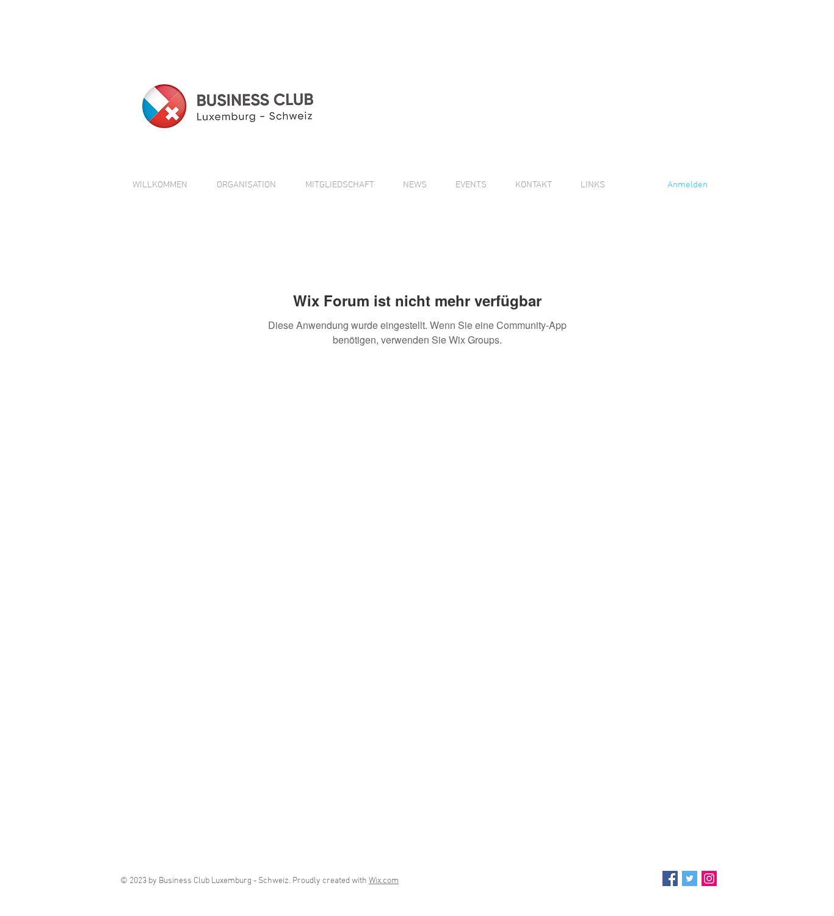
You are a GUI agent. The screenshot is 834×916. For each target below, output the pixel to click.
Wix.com (384, 881)
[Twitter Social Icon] (689, 878)
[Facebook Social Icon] (670, 878)
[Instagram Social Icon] (709, 878)
